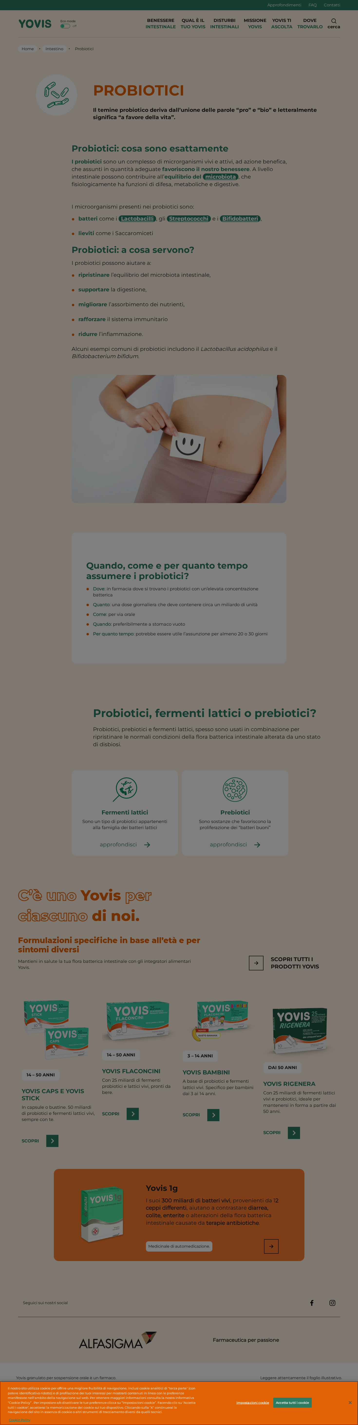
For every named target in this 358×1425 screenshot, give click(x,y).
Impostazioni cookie (252, 1403)
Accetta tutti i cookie (292, 1403)
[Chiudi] (350, 1402)
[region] (179, 1403)
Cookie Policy (19, 1420)
